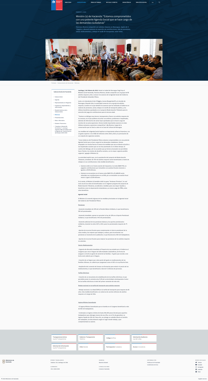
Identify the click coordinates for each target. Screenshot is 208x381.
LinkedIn (200, 369)
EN (152, 2)
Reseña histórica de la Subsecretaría (61, 111)
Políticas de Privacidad (153, 362)
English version (202, 379)
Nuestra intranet (103, 362)
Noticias (77, 83)
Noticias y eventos (111, 2)
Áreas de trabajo (96, 2)
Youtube (200, 365)
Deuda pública (127, 2)
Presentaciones (59, 117)
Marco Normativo (60, 120)
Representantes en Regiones (63, 102)
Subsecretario (59, 97)
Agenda (57, 100)
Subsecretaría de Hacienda (81, 2)
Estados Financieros (60, 123)
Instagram (200, 367)
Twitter (200, 362)
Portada (54, 83)
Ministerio (68, 2)
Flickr (199, 372)
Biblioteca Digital (141, 2)
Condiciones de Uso (152, 365)
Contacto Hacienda (104, 369)
